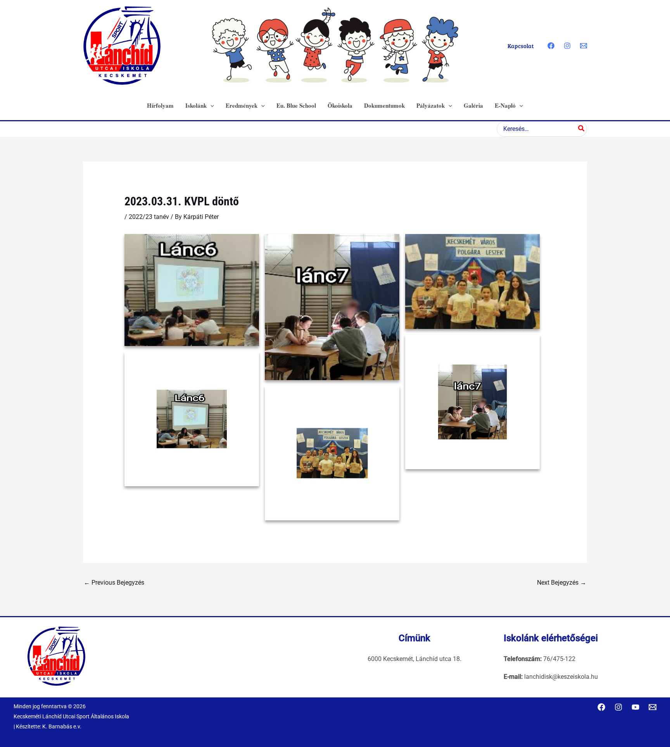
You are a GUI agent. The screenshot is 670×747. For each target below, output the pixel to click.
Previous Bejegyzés (114, 582)
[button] (210, 105)
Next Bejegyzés (561, 582)
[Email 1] (583, 45)
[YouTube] (635, 707)
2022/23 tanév (149, 216)
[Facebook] (550, 45)
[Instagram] (567, 45)
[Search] (582, 129)
